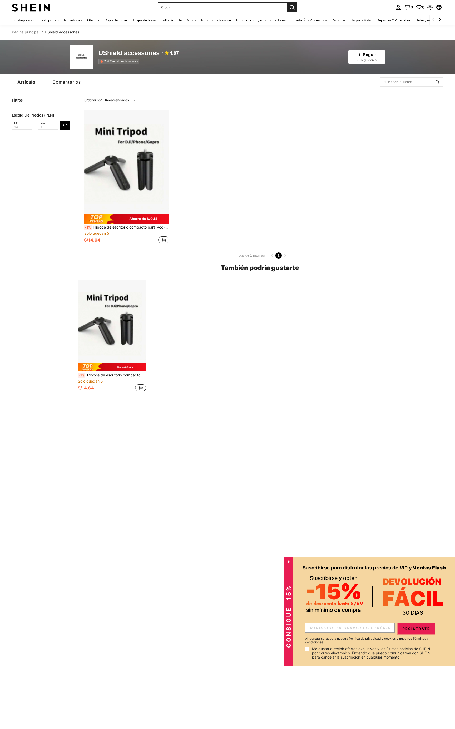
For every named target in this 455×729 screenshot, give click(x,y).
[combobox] (111, 100)
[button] (430, 7)
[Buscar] (292, 7)
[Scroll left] (433, 20)
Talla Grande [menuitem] (171, 20)
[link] (408, 7)
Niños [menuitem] (191, 20)
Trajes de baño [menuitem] (144, 20)
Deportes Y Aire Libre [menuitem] (393, 20)
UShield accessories (129, 53)
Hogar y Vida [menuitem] (360, 20)
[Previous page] (272, 255)
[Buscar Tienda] (437, 82)
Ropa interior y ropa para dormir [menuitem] (261, 20)
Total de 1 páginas (251, 255)
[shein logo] (31, 7)
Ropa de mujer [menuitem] (116, 20)
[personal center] (398, 7)
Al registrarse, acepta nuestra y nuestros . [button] (367, 640)
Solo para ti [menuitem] (50, 20)
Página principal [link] (25, 32)
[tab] (27, 82)
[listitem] (119, 61)
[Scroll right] (440, 20)
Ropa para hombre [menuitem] (216, 20)
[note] (126, 219)
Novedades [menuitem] (73, 20)
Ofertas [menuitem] (93, 20)
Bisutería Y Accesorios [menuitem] (309, 20)
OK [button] (65, 125)
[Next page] (285, 255)
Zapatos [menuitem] (338, 20)
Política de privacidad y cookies (372, 638)
